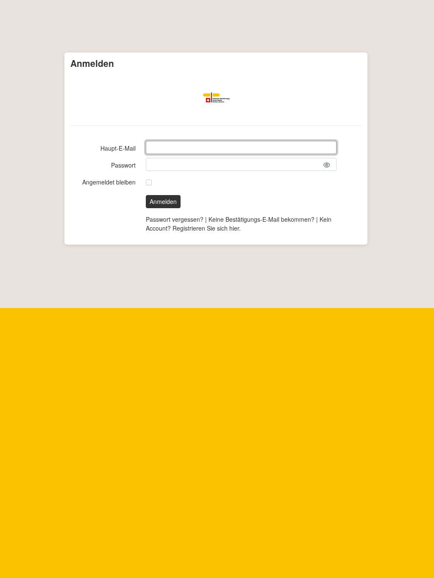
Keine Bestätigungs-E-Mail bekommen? (261, 219)
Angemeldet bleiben (109, 182)
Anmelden (163, 201)
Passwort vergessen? (174, 219)
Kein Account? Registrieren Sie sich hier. (238, 223)
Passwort (123, 165)
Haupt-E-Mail (118, 148)
